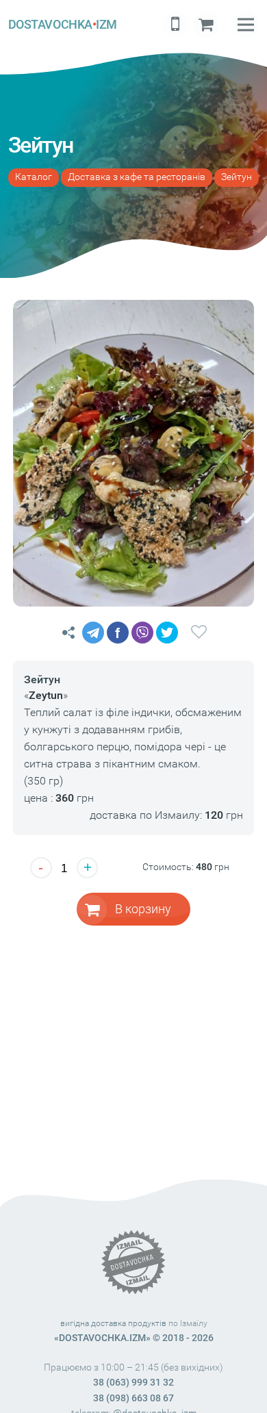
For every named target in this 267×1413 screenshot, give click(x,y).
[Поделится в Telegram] (93, 633)
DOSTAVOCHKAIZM (62, 24)
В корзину (143, 909)
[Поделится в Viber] (142, 633)
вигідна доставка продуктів (113, 1323)
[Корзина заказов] (206, 25)
